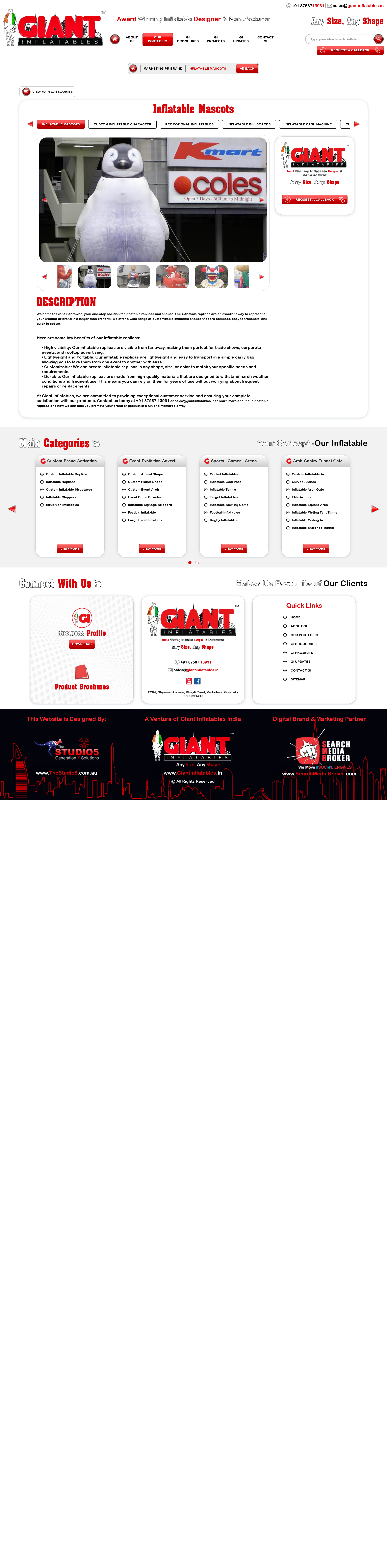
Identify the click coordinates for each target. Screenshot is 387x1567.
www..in (193, 773)
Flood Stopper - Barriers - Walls (316, 504)
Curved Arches (222, 482)
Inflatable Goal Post (143, 482)
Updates (241, 39)
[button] (44, 199)
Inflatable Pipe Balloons (310, 497)
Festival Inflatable (60, 512)
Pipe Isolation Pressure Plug (314, 474)
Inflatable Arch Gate (226, 489)
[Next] (29, 124)
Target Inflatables (142, 497)
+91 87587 (308, 5)
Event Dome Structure (64, 497)
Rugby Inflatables (142, 520)
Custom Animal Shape (63, 474)
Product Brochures (82, 686)
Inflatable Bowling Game (147, 504)
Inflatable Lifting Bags (309, 489)
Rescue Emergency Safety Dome (318, 527)
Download (82, 644)
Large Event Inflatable (63, 520)
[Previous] (357, 124)
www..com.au (66, 773)
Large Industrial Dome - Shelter (316, 520)
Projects (216, 39)
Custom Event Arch (61, 489)
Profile (82, 633)
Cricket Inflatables (142, 474)
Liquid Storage (303, 535)
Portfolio (157, 39)
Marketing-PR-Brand (163, 68)
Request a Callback (350, 50)
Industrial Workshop (308, 482)
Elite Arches (219, 497)
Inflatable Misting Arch (228, 520)
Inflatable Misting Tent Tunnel (233, 512)
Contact (265, 39)
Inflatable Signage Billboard (68, 504)
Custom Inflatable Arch (228, 474)
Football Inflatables (143, 512)
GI (132, 39)
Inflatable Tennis (141, 489)
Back (250, 68)
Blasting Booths (304, 512)
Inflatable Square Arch (228, 504)
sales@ (196, 670)
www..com (319, 773)
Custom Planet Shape (63, 482)
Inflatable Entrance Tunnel (231, 527)
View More (69, 548)
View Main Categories (52, 91)
